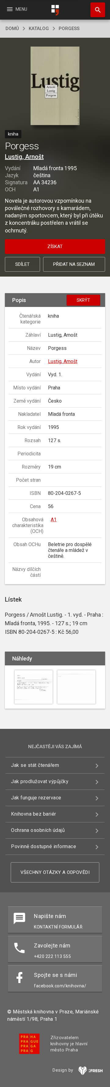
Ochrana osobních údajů (38, 830)
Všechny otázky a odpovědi (55, 872)
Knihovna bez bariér (33, 814)
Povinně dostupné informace (43, 846)
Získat (55, 246)
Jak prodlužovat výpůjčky (39, 781)
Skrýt (83, 300)
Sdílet (22, 264)
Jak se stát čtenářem (35, 765)
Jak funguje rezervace (36, 798)
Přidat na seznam (74, 264)
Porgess (69, 28)
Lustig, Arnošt (24, 156)
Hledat (95, 9)
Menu (16, 9)
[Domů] (55, 10)
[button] (55, 86)
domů (12, 28)
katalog (39, 28)
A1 (54, 519)
